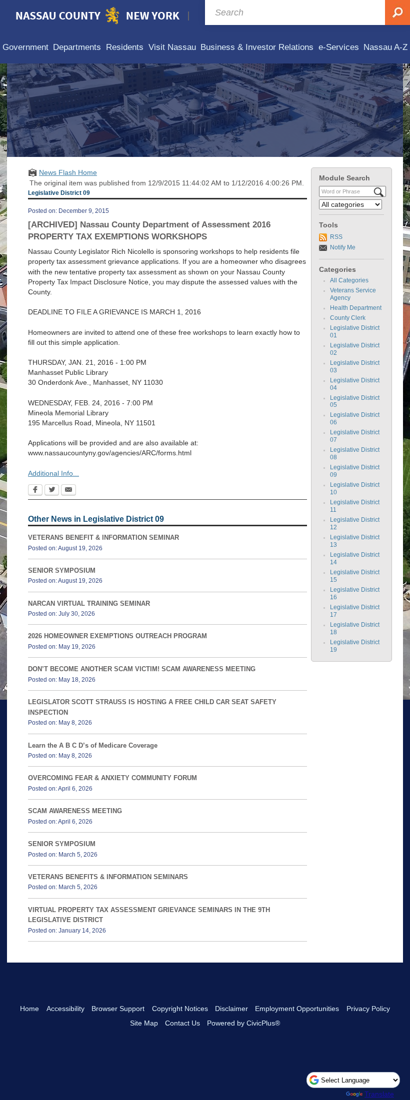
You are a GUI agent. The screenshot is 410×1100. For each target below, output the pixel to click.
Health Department (356, 308)
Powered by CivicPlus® (243, 1023)
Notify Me (343, 247)
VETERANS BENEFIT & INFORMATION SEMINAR (103, 537)
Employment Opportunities (297, 1009)
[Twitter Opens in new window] (51, 490)
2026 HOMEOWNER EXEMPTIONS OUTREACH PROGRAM (117, 636)
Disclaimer (231, 1009)
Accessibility (65, 1009)
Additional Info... (53, 473)
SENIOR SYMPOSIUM (62, 570)
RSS (336, 237)
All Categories (349, 280)
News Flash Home (68, 172)
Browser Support (118, 1009)
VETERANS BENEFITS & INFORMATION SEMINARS (108, 877)
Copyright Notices (180, 1009)
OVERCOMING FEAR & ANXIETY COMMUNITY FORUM (112, 778)
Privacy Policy (368, 1009)
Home (29, 1009)
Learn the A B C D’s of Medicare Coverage (93, 745)
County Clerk (348, 318)
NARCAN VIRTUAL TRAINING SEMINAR (89, 603)
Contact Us (182, 1023)
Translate (379, 1094)
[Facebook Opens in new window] (35, 490)
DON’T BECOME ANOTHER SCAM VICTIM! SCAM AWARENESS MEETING (142, 669)
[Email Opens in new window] (68, 490)
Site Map (144, 1023)
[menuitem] (25, 47)
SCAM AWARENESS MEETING (75, 811)
